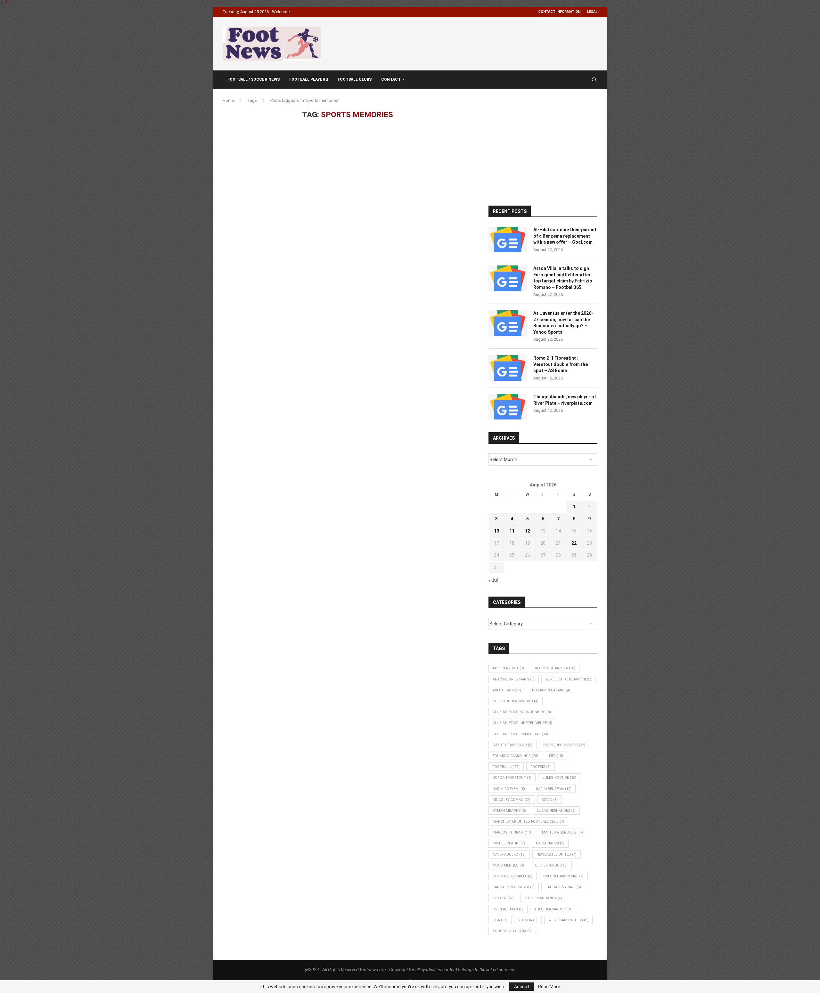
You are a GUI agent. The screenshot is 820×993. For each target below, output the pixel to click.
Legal (592, 12)
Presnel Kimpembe (563, 876)
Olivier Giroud (551, 865)
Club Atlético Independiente (522, 723)
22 (574, 543)
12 (527, 530)
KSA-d (550, 800)
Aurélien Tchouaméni (568, 679)
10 (496, 530)
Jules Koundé (559, 778)
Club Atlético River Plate (520, 734)
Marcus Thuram (512, 832)
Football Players (308, 79)
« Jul (493, 580)
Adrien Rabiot (508, 668)
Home (228, 100)
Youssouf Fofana (512, 931)
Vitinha (527, 920)
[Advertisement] (480, 42)
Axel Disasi (507, 690)
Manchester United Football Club (528, 821)
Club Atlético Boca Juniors (522, 712)
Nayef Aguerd (509, 854)
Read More (549, 986)
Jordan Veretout (512, 778)
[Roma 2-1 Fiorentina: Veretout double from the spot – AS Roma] (507, 368)
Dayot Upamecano (512, 745)
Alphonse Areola (555, 668)
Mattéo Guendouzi (562, 832)
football (506, 767)
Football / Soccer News (253, 79)
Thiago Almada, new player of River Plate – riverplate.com (564, 400)
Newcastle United (557, 854)
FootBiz (540, 767)
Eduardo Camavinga (515, 756)
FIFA (556, 756)
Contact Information (559, 12)
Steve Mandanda (543, 898)
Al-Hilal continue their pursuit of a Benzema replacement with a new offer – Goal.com (564, 236)
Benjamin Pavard (551, 690)
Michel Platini (509, 843)
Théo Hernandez (552, 909)
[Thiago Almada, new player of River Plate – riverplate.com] (507, 406)
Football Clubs (355, 79)
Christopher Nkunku (515, 701)
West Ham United (568, 920)
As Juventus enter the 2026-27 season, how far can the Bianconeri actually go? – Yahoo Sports (563, 323)
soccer (503, 898)
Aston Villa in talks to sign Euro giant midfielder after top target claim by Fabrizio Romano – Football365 (562, 278)
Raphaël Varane (563, 887)
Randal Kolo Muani (514, 887)
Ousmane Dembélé (512, 876)
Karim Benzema (553, 789)
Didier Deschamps (564, 745)
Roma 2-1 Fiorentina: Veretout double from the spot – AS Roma (560, 364)
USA (500, 920)
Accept (521, 986)
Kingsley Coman (512, 800)
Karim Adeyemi (509, 789)
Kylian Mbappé (509, 811)
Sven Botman (508, 909)
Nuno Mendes (508, 865)
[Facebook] (579, 79)
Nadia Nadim (550, 843)
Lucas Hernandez (556, 811)
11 (511, 530)
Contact (391, 79)
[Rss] (585, 79)
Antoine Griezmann (514, 679)
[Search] (594, 79)
